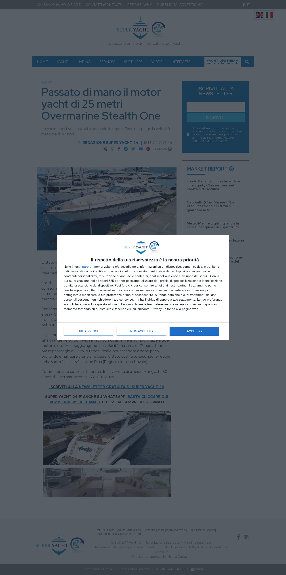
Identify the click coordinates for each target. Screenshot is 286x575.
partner (87, 266)
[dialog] (143, 287)
